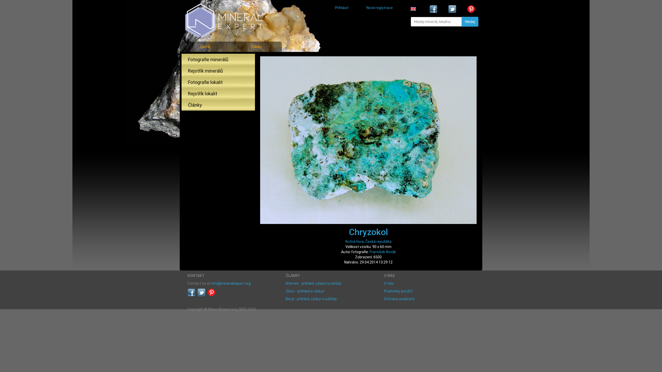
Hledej (470, 22)
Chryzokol (368, 232)
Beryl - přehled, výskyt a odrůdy (311, 299)
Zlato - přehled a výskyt (305, 291)
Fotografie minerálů (208, 59)
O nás (389, 283)
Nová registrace (379, 8)
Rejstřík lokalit (202, 93)
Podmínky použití (398, 291)
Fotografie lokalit (205, 82)
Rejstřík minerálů (205, 71)
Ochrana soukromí (399, 299)
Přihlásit (342, 8)
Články (256, 47)
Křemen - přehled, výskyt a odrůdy (313, 283)
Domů (205, 47)
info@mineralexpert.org (231, 283)
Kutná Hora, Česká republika (368, 241)
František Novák (383, 252)
